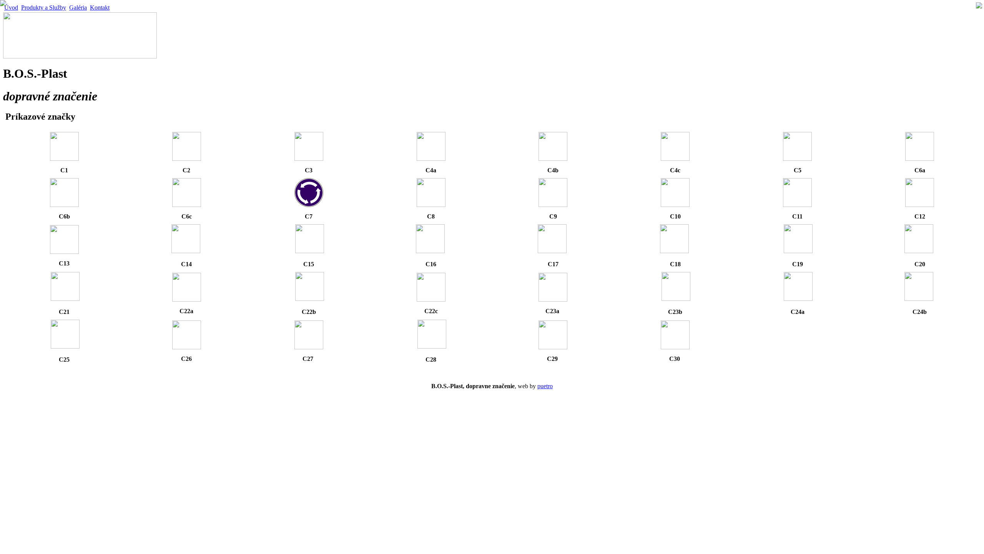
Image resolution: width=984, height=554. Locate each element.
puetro (545, 386)
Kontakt (100, 7)
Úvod (11, 7)
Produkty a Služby (43, 7)
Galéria (78, 7)
